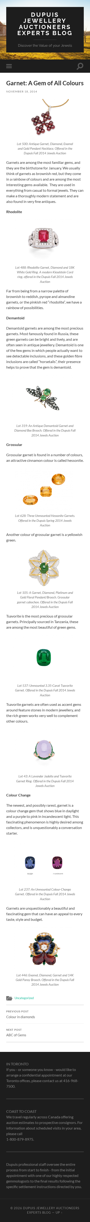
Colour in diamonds (20, 1014)
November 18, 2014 (21, 91)
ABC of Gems (16, 1032)
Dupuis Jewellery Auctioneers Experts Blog (45, 23)
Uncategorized (24, 998)
